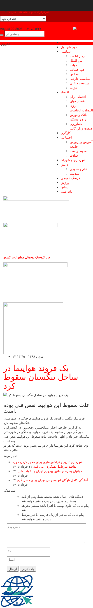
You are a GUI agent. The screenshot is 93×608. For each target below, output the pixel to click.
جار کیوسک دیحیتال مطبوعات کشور (26, 257)
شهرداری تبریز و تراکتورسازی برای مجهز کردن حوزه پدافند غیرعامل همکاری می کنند (47, 464)
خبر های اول (69, 47)
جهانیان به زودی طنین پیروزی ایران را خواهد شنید (49, 471)
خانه (63, 42)
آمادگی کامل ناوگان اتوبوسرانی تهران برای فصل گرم (52, 480)
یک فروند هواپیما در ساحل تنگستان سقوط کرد (40, 376)
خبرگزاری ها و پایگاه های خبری (29, 11)
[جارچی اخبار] (83, 28)
